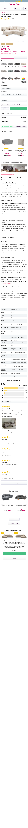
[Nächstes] (25, 32)
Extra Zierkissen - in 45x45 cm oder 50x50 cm (20, 151)
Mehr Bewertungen (14, 483)
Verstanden (14, 554)
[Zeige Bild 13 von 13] (23, 41)
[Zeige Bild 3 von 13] (7, 41)
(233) (11, 19)
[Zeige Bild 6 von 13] (12, 41)
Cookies (12, 540)
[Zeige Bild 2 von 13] (5, 41)
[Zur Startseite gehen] (14, 4)
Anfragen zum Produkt (6, 302)
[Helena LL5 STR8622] (14, 31)
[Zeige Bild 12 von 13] (22, 41)
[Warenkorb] (25, 8)
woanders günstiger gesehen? (9, 53)
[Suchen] (15, 8)
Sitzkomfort (4, 91)
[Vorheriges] (2, 32)
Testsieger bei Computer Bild (7, 1)
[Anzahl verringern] (2, 108)
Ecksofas (14, 519)
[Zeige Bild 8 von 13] (15, 41)
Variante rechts (21, 57)
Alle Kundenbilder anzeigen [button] (7, 174)
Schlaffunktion (4, 85)
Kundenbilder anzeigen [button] (19, 18)
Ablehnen (14, 558)
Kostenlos (22, 114)
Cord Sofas (14, 523)
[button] (7, 168)
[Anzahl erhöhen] (7, 108)
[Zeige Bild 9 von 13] (17, 41)
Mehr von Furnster (15, 307)
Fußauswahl (4, 98)
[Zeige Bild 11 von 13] (20, 41)
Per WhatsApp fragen (7, 126)
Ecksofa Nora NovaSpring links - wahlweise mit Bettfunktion (21, 506)
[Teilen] (18, 8)
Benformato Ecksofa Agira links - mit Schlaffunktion (7, 506)
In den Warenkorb (18, 109)
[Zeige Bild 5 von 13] (10, 41)
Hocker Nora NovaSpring (7, 150)
